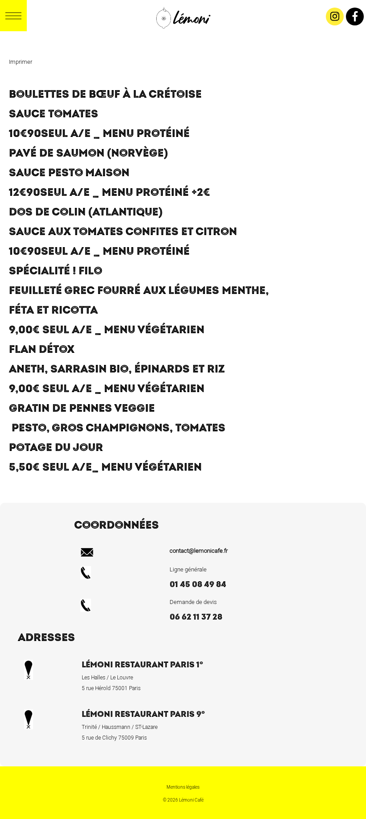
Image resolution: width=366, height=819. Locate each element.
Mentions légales (183, 787)
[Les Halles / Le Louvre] (188, 38)
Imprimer (20, 62)
